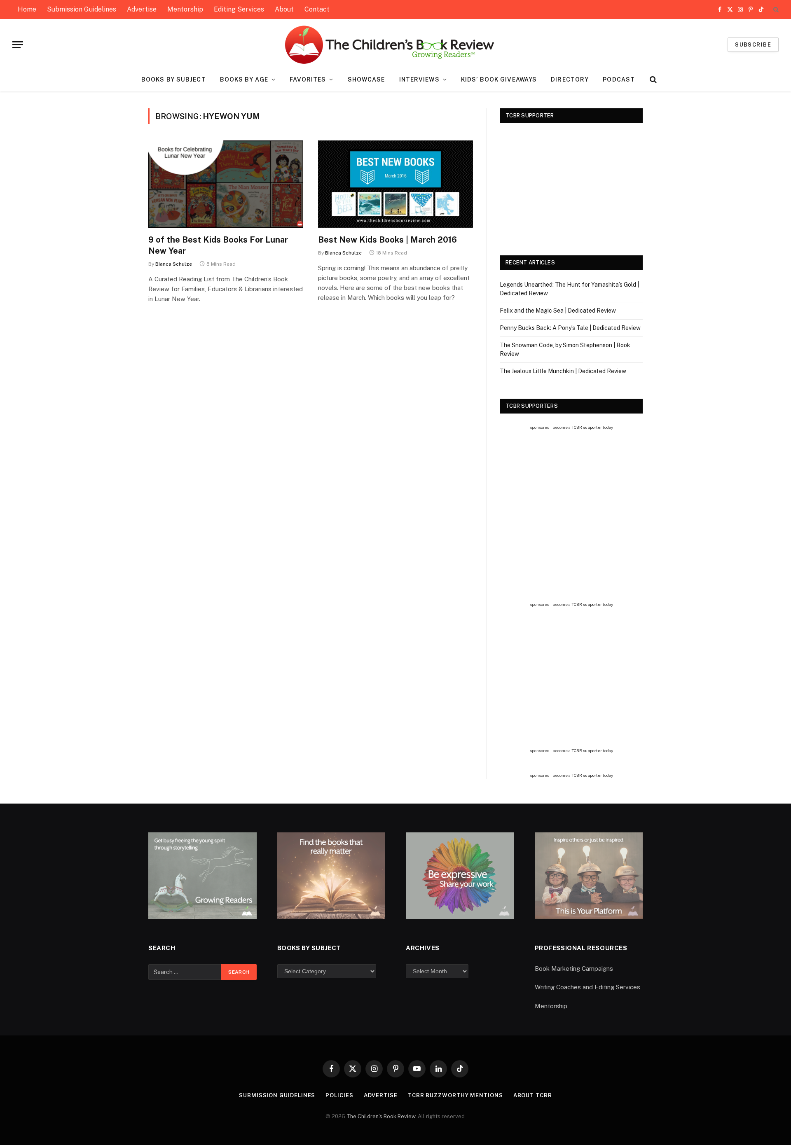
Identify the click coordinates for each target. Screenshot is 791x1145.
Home (27, 9)
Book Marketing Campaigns (574, 968)
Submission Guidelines (81, 9)
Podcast (619, 79)
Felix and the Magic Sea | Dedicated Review (558, 310)
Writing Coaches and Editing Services (587, 987)
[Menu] (17, 44)
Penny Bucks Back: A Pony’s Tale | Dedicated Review (570, 328)
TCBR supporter (586, 427)
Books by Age (244, 79)
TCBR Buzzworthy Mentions (455, 1095)
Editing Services (239, 9)
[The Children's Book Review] (396, 44)
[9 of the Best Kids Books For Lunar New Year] (225, 184)
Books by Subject (173, 79)
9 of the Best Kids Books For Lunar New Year (218, 245)
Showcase (366, 79)
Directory (570, 79)
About (284, 9)
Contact (317, 9)
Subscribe (753, 45)
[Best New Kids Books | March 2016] (395, 184)
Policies (339, 1095)
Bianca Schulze (173, 264)
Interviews (419, 79)
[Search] (775, 9)
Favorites (308, 79)
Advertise (142, 9)
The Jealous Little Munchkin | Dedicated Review (563, 371)
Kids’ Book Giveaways (499, 79)
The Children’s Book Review (380, 1116)
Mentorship (185, 9)
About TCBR (532, 1095)
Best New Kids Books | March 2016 (387, 240)
